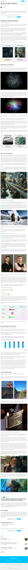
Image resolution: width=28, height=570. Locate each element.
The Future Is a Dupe (13, 202)
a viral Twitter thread (12, 373)
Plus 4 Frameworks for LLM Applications (6, 539)
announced (8, 353)
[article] (14, 540)
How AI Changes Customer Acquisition (7, 547)
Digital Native (18, 12)
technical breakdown (14, 240)
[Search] (26, 536)
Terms (16, 564)
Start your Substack (12, 566)
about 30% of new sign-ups (8, 334)
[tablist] (3, 536)
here (12, 96)
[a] (14, 218)
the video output (18, 203)
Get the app (17, 566)
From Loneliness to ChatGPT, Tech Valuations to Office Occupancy (9, 543)
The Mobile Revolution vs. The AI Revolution (8, 524)
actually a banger (22, 30)
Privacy (14, 564)
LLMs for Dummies (3, 538)
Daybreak (23, 11)
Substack (10, 568)
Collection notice (19, 564)
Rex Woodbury (5, 544)
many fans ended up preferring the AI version (16, 34)
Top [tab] (1, 536)
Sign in (26, 1)
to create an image (9, 70)
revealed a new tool (8, 243)
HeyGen (22, 244)
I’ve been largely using (10, 504)
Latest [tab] (3, 536)
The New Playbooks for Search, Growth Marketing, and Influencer (9, 548)
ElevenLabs (5, 245)
